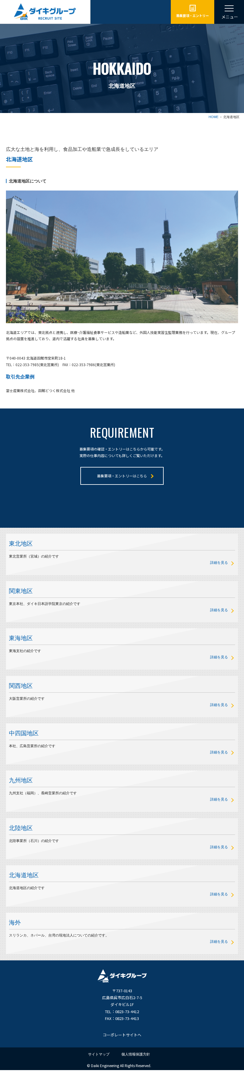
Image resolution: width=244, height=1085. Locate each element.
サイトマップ (99, 1054)
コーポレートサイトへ (122, 1035)
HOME (213, 117)
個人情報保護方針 (135, 1054)
